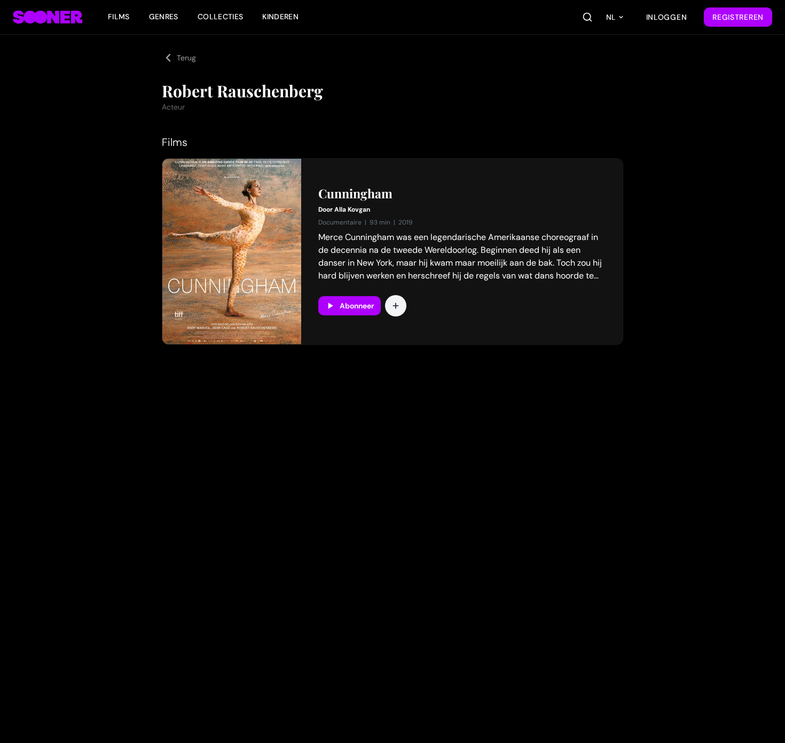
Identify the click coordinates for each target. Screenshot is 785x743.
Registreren (738, 17)
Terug (186, 58)
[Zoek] (587, 17)
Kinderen (280, 16)
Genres (163, 16)
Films (119, 16)
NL (611, 17)
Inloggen (666, 17)
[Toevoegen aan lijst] (395, 305)
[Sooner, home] (47, 17)
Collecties (221, 16)
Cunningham (355, 193)
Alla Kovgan (352, 209)
